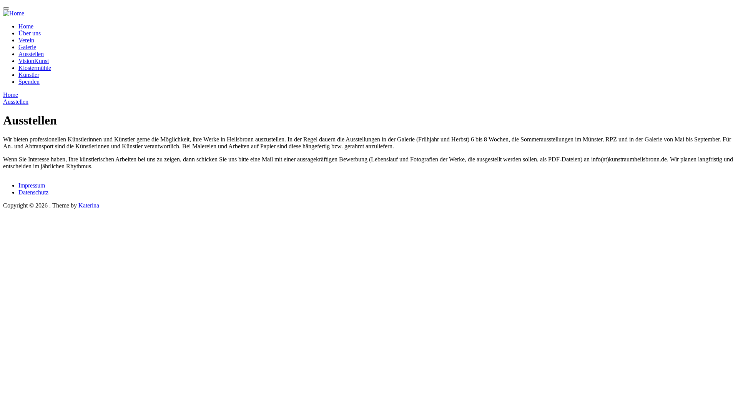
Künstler (28, 74)
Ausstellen (31, 54)
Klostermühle (34, 68)
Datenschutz (33, 192)
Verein (26, 40)
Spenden (29, 81)
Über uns (29, 33)
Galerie (27, 47)
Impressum (31, 185)
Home (25, 26)
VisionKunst (33, 61)
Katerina (88, 205)
